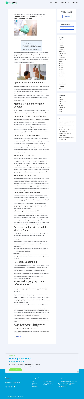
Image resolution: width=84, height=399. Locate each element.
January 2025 (62, 75)
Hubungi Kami (75, 2)
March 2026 (61, 47)
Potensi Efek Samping (27, 47)
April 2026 (61, 45)
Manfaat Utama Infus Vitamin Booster (30, 45)
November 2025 (62, 55)
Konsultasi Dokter (62, 101)
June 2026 (61, 41)
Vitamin (23, 38)
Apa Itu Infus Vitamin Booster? (28, 43)
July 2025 (61, 63)
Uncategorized (62, 107)
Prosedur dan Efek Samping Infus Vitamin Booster (32, 46)
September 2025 (62, 59)
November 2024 (62, 80)
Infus (60, 97)
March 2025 (61, 71)
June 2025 (61, 65)
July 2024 (61, 88)
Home (51, 2)
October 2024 (62, 82)
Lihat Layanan (67, 16)
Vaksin (60, 109)
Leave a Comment (17, 38)
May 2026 (61, 43)
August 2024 (61, 86)
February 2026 (62, 49)
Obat (60, 103)
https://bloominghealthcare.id (43, 331)
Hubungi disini (18, 336)
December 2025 (62, 53)
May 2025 (61, 67)
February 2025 (62, 73)
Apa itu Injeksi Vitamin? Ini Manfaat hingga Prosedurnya (28, 328)
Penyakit (61, 105)
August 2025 (61, 61)
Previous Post (11, 347)
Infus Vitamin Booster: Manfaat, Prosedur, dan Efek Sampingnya (29, 325)
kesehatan (61, 99)
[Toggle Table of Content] (39, 42)
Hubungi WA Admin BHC (67, 27)
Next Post (53, 347)
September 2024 (62, 84)
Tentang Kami (63, 2)
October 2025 (62, 57)
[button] (56, 2)
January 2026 (62, 51)
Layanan (56, 2)
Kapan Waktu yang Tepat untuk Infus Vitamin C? (31, 49)
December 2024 (62, 77)
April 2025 (61, 69)
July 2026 (61, 39)
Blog (69, 2)
